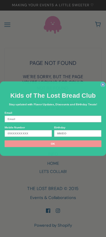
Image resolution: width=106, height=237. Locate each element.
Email (8, 112)
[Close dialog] (103, 84)
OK (53, 143)
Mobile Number (15, 127)
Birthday (60, 127)
